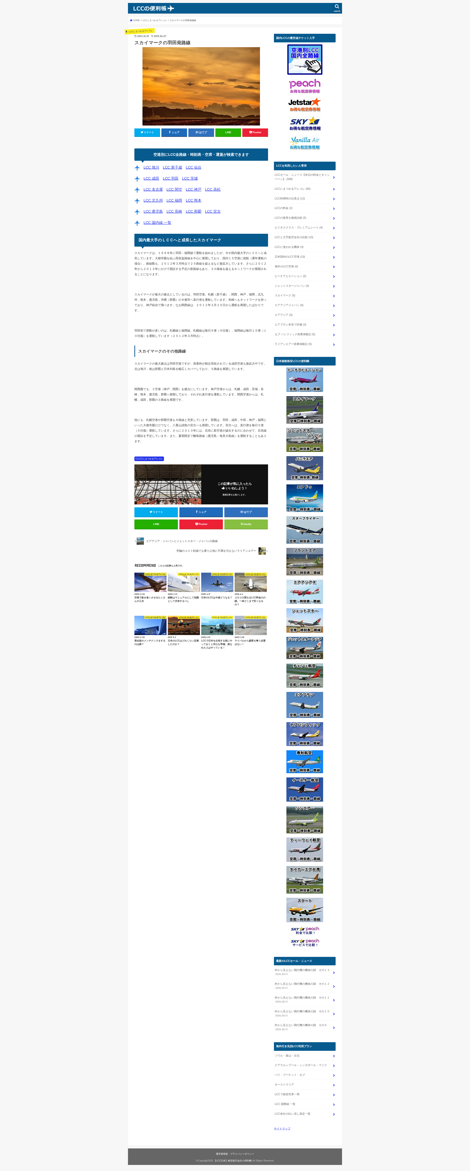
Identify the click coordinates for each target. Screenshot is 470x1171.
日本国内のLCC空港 (290, 256)
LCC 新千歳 (172, 167)
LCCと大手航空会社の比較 (294, 237)
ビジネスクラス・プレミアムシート (299, 227)
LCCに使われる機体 (289, 247)
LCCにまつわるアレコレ (150, 458)
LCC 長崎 (174, 211)
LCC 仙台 (193, 167)
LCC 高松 (213, 189)
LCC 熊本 (193, 200)
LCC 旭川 (151, 167)
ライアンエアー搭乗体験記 (293, 344)
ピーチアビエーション (290, 276)
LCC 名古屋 (153, 189)
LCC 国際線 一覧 (285, 1104)
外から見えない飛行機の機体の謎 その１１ (302, 999)
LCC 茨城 (190, 178)
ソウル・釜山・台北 (287, 1055)
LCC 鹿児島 (153, 211)
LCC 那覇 (193, 211)
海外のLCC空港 (286, 266)
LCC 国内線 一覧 (157, 223)
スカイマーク (285, 295)
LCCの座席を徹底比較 (290, 217)
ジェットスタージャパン (292, 285)
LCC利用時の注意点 (290, 198)
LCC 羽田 (170, 178)
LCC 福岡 (174, 200)
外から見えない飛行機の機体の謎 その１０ (302, 1013)
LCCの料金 (283, 208)
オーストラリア (284, 1084)
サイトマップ (282, 1128)
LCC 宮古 (213, 211)
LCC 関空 (174, 189)
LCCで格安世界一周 (287, 1094)
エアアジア (283, 314)
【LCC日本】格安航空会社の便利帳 (233, 1160)
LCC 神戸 (193, 189)
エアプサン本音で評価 (290, 324)
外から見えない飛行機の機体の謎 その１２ (302, 985)
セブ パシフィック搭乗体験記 (295, 334)
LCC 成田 (151, 178)
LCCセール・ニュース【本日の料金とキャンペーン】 (302, 176)
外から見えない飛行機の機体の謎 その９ (301, 1027)
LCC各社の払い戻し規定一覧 (292, 1113)
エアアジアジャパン (289, 305)
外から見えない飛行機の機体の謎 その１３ (302, 972)
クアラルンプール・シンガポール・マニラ (301, 1065)
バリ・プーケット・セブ (290, 1074)
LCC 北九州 (153, 200)
